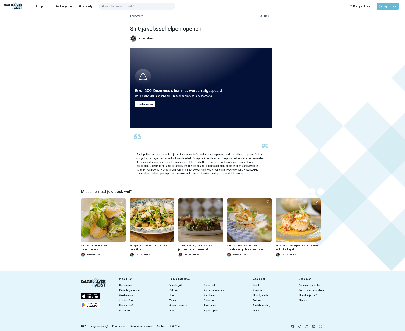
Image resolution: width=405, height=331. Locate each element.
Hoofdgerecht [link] (261, 295)
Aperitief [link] (258, 290)
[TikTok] (299, 326)
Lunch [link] (256, 285)
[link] (13, 6)
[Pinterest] (313, 326)
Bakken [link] (173, 290)
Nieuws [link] (303, 300)
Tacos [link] (172, 300)
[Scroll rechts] (320, 191)
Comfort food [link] (126, 300)
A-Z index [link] (124, 310)
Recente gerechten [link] (129, 290)
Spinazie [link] (209, 300)
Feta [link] (171, 310)
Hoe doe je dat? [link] (308, 295)
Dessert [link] (257, 300)
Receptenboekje (362, 6)
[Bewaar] (121, 201)
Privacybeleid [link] (119, 326)
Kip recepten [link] (211, 310)
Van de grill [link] (175, 285)
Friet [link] (172, 295)
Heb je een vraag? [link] (99, 326)
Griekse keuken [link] (178, 305)
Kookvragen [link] (136, 16)
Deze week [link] (125, 285)
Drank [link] (256, 310)
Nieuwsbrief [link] (126, 305)
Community (85, 6)
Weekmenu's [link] (126, 295)
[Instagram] (306, 326)
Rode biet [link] (209, 285)
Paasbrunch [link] (210, 305)
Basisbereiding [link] (261, 305)
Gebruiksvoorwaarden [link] (141, 326)
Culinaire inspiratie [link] (309, 285)
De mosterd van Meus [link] (311, 290)
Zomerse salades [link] (214, 290)
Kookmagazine (64, 6)
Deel (266, 16)
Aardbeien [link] (209, 295)
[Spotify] (320, 326)
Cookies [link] (161, 326)
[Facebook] (292, 326)
